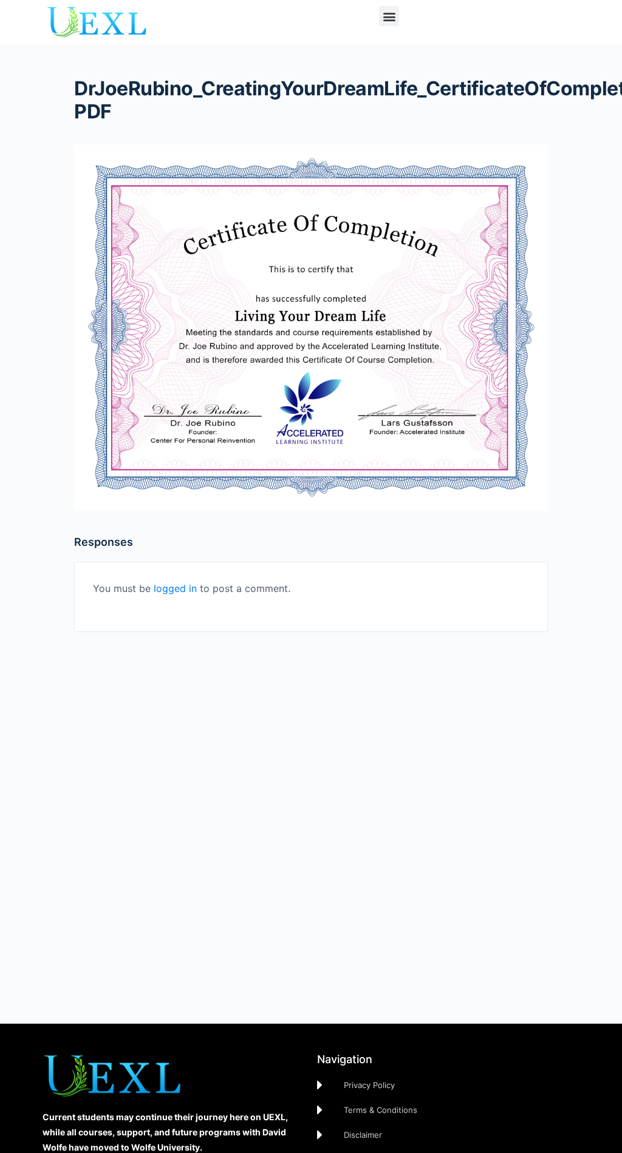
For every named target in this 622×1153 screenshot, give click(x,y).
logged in (175, 588)
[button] (389, 16)
